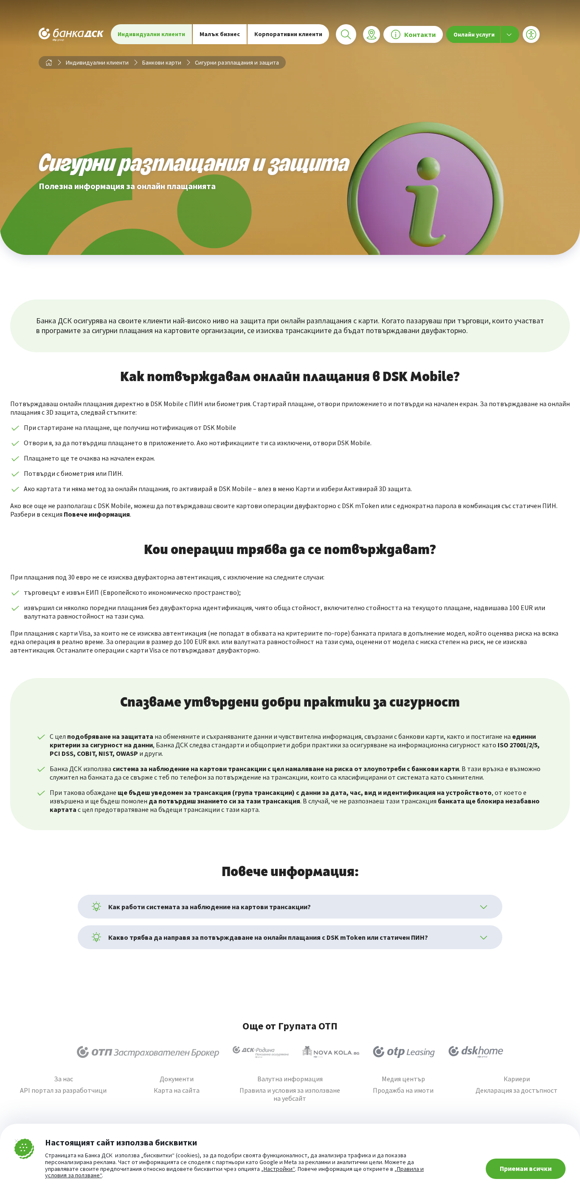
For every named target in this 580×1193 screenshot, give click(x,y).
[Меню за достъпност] (531, 34)
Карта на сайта (177, 1090)
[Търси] (346, 34)
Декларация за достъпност (516, 1090)
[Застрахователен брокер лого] (148, 1052)
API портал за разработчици (63, 1090)
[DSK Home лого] (475, 1052)
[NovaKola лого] (330, 1052)
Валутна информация (290, 1079)
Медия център (403, 1079)
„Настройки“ (278, 1169)
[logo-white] (71, 34)
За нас (63, 1079)
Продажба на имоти (403, 1090)
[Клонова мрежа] (371, 34)
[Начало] (48, 62)
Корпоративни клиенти (288, 34)
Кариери (517, 1079)
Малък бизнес (220, 34)
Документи (177, 1079)
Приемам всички (526, 1168)
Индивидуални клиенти (151, 34)
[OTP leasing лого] (404, 1052)
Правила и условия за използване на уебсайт (289, 1094)
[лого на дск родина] (261, 1052)
